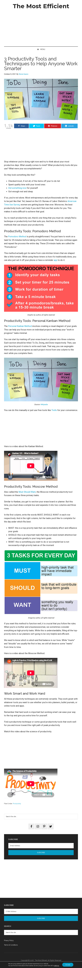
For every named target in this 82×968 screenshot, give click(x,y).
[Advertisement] (41, 28)
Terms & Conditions (11, 945)
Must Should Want (27, 492)
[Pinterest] (44, 826)
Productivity (17, 803)
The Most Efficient (41, 6)
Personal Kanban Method (20, 326)
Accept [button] (67, 965)
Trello (54, 410)
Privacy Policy (9, 940)
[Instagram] (38, 826)
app (55, 260)
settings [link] (56, 965)
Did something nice (17, 188)
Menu (42, 49)
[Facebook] (31, 826)
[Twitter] (51, 826)
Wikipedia (44, 404)
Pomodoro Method (17, 236)
